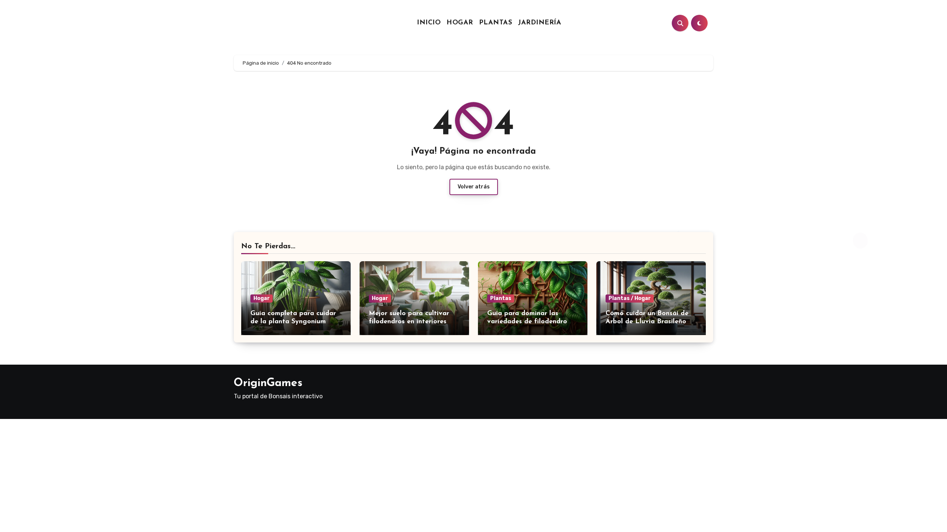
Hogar (459, 23)
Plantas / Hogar (630, 298)
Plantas (495, 23)
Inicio (429, 23)
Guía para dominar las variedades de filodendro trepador (527, 321)
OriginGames (268, 383)
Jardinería (539, 23)
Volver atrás (474, 187)
